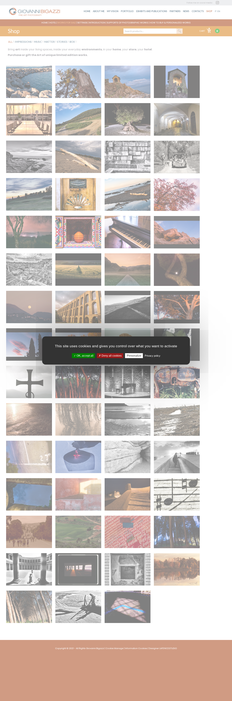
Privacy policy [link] (152, 355)
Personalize (134, 355)
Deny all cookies (111, 355)
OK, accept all (84, 355)
